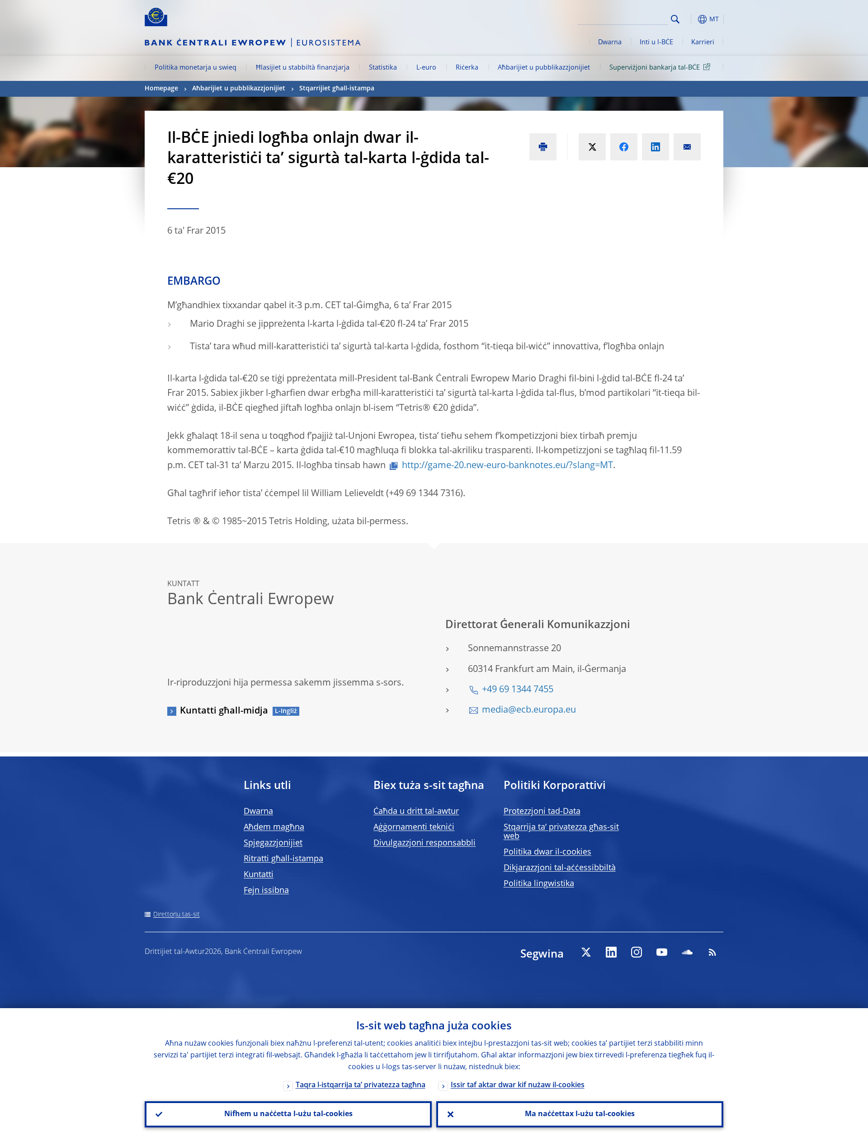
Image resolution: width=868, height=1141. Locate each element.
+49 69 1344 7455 (517, 690)
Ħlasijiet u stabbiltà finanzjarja (302, 68)
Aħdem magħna (274, 827)
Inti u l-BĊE (656, 42)
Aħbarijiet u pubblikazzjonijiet (544, 68)
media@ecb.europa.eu (529, 710)
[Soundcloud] (687, 952)
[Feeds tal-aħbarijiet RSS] (712, 952)
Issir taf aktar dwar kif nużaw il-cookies (518, 1085)
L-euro (426, 68)
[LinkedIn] (611, 952)
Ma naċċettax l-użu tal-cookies (580, 1114)
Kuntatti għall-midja (224, 711)
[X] (586, 952)
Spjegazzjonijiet (273, 843)
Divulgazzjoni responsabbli (424, 843)
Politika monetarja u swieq (195, 68)
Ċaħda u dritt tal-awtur (416, 812)
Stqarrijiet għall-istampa (336, 88)
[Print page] (543, 146)
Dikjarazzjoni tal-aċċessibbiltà (560, 868)
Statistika (383, 68)
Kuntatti (259, 875)
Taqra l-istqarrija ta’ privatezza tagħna (360, 1085)
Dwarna (610, 42)
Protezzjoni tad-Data (542, 812)
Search (675, 19)
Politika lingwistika (539, 884)
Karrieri (702, 42)
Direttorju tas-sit (176, 914)
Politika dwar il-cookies (547, 852)
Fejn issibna (266, 891)
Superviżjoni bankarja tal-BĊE (654, 68)
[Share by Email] (687, 146)
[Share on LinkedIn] (655, 146)
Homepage (161, 88)
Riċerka (467, 68)
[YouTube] (662, 952)
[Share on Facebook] (623, 146)
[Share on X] (592, 146)
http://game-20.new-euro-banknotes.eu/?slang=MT (507, 465)
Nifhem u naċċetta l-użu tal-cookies (288, 1114)
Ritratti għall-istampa (283, 859)
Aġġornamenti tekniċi (413, 827)
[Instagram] (636, 952)
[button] (691, 19)
